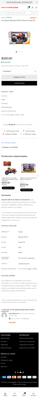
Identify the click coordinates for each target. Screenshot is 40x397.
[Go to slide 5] (22, 51)
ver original (24, 318)
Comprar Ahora (19, 83)
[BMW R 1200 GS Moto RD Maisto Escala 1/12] (28, 168)
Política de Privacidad (26, 338)
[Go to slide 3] (19, 51)
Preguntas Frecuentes (26, 345)
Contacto (4, 357)
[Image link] (19, 377)
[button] (8, 188)
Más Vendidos (5, 338)
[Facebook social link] (15, 372)
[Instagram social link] (17, 372)
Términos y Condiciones (27, 341)
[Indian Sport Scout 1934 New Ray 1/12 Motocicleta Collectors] (10, 168)
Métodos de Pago (7, 360)
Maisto (9, 17)
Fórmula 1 (4, 341)
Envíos (3, 363)
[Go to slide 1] (16, 51)
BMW (22, 181)
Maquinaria (4, 345)
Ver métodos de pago (8, 143)
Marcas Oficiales (6, 348)
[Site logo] (9, 7)
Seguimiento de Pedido (27, 348)
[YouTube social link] (20, 372)
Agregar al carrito (19, 77)
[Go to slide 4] (20, 51)
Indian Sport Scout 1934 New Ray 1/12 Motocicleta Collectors (10, 179)
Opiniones (4, 366)
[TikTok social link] (23, 372)
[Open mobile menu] (36, 7)
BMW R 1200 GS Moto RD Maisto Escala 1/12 (28, 178)
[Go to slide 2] (17, 51)
